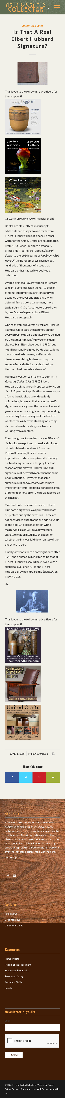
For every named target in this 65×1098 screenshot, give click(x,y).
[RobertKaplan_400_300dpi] (23, 133)
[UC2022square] (23, 739)
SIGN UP (14, 1055)
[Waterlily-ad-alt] (23, 212)
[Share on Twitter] (25, 777)
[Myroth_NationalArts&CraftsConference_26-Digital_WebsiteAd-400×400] (23, 172)
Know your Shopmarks (17, 970)
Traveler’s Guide (13, 982)
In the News (11, 913)
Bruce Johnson (39, 753)
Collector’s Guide (14, 925)
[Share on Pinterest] (39, 777)
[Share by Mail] (53, 777)
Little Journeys (12, 919)
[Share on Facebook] (12, 777)
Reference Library (14, 976)
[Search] (46, 7)
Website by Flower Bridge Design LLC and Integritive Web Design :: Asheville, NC (32, 1089)
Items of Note (12, 958)
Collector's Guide (32, 25)
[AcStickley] (23, 700)
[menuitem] (46, 7)
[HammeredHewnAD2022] (23, 661)
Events (8, 988)
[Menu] (55, 7)
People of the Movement (18, 964)
